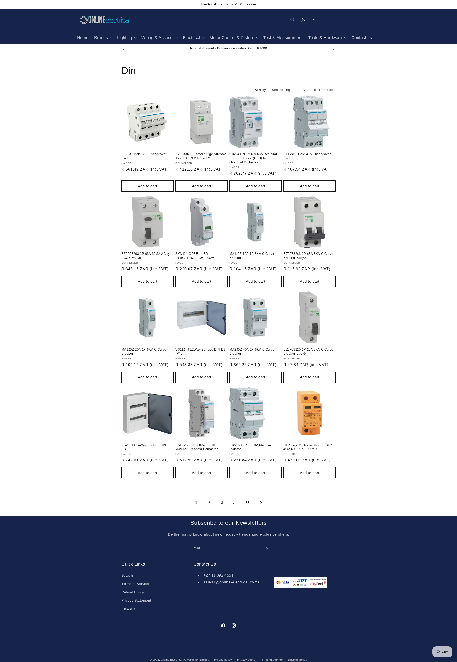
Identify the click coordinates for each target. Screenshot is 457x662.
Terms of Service (135, 584)
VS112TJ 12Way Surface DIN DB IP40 (200, 351)
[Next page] (260, 502)
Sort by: (261, 90)
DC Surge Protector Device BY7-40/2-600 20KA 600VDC (308, 447)
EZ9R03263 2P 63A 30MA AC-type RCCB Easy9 (147, 256)
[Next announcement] (334, 48)
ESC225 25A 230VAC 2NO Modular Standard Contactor (196, 447)
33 (248, 502)
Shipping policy (297, 659)
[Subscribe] (266, 548)
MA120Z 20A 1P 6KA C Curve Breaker (143, 351)
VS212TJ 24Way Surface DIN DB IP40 (146, 447)
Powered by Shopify (196, 659)
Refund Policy (132, 592)
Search (127, 575)
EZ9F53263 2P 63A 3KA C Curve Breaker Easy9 (308, 256)
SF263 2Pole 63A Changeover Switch (144, 156)
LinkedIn (128, 609)
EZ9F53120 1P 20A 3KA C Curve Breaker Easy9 (308, 351)
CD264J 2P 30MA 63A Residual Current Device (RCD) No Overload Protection (253, 158)
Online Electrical (171, 659)
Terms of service (271, 659)
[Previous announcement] (123, 48)
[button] (102, 37)
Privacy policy (246, 659)
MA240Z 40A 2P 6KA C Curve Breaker (251, 351)
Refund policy (223, 659)
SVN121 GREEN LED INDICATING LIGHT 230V (194, 256)
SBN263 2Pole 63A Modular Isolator (250, 447)
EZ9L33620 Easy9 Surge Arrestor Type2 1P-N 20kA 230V (200, 156)
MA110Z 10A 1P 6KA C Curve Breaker (251, 256)
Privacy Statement (136, 600)
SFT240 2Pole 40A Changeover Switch (307, 156)
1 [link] (196, 502)
